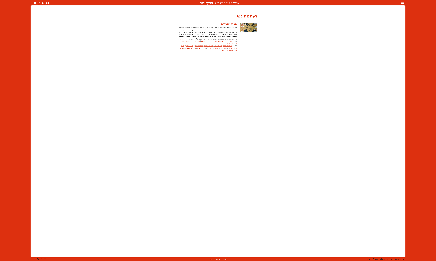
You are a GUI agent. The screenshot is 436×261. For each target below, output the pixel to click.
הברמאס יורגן (198, 46)
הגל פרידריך (189, 46)
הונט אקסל (223, 48)
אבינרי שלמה (227, 46)
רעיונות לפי (246, 16)
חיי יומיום (209, 41)
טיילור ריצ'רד (201, 48)
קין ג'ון (231, 50)
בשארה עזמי (218, 46)
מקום (202, 41)
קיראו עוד (182, 39)
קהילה (188, 41)
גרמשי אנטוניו (208, 46)
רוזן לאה (225, 50)
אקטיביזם (229, 41)
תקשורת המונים (232, 43)
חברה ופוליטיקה (219, 41)
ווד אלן (209, 48)
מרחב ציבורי (196, 41)
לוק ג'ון (193, 48)
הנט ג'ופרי (215, 48)
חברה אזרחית (229, 24)
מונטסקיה (187, 48)
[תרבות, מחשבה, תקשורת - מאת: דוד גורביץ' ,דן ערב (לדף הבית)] (219, 2)
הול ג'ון (230, 48)
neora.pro (43, 259)
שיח (183, 41)
